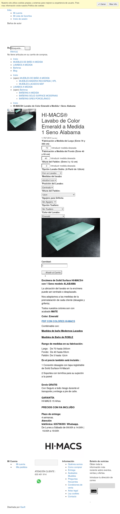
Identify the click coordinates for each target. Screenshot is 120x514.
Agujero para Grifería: (53, 197)
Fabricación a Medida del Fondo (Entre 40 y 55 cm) (63, 153)
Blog (15, 70)
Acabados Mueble (72, 474)
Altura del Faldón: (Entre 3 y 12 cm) (60, 161)
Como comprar (75, 467)
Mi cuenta (17, 12)
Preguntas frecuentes (73, 480)
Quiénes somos (75, 464)
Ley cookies (73, 493)
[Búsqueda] (27, 48)
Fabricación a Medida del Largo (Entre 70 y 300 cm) (63, 142)
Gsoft (22, 506)
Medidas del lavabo (52, 176)
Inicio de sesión (20, 18)
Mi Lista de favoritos (22, 15)
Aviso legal (73, 490)
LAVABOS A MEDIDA (22, 64)
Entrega (71, 470)
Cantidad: (46, 261)
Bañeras (17, 67)
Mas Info (113, 4)
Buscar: (9, 47)
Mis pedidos (21, 467)
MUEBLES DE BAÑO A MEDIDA (28, 61)
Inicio (15, 102)
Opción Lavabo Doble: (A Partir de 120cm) (63, 169)
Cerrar (103, 4)
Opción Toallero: (50, 205)
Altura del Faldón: (51, 190)
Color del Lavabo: (51, 212)
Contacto (72, 496)
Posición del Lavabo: (53, 183)
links (9, 10)
